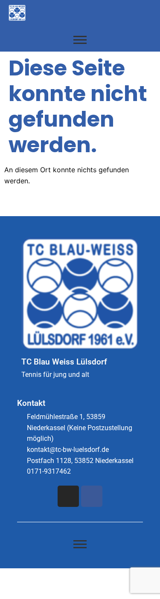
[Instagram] (68, 496)
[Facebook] (91, 496)
